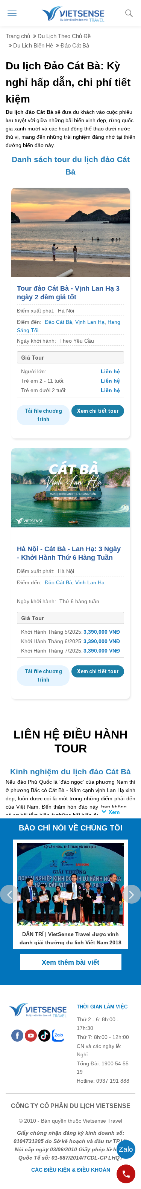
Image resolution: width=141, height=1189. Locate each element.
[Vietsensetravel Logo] (37, 1009)
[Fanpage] (17, 1035)
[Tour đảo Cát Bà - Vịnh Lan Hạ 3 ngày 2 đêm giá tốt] (70, 231)
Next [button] (131, 894)
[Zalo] (58, 1035)
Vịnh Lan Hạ (90, 322)
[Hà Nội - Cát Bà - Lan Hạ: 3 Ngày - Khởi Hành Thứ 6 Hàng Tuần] (70, 487)
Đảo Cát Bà (58, 322)
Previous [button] (9, 894)
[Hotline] (126, 1173)
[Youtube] (31, 1035)
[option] (70, 894)
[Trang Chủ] (73, 13)
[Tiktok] (44, 1035)
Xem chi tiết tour (98, 411)
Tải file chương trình (43, 415)
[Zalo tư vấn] (126, 1149)
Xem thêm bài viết (70, 962)
